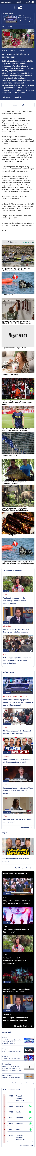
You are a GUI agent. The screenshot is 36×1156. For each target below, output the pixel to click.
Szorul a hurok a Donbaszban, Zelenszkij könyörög (15, 860)
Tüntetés (4, 50)
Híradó (4, 1038)
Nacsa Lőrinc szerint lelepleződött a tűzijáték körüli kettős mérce (16, 990)
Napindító (19, 1118)
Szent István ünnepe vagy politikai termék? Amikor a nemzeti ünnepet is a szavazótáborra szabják (25, 23)
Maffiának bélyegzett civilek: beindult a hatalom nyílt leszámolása (17, 732)
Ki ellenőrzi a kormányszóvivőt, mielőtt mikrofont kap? (18, 820)
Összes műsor (24, 1146)
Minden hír (25, 828)
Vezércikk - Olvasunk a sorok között (15, 696)
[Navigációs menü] (3, 7)
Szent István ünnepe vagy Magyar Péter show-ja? (16, 930)
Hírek (5, 595)
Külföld (10, 27)
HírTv (3, 27)
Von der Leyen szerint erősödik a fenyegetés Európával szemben (16, 630)
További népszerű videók (23, 868)
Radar (18, 1129)
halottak (21, 50)
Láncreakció (7, 626)
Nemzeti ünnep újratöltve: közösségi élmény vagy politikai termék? (17, 761)
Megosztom (16, 105)
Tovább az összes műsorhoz (21, 1083)
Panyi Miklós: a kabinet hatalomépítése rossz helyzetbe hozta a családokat (17, 902)
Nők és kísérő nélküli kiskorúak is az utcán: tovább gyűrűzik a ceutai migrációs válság (17, 660)
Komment (6, 756)
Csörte (5, 1056)
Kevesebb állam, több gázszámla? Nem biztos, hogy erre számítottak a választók (18, 790)
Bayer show (6, 1064)
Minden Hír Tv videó (21, 1026)
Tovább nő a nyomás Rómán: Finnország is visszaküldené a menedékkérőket (14, 600)
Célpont (5, 1049)
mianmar (13, 50)
